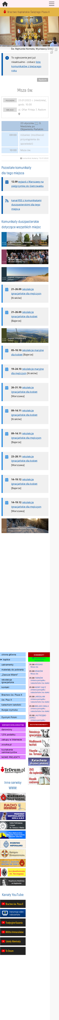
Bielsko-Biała (42, 706)
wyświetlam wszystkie (40, 659)
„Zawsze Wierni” (10, 674)
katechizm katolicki (11, 704)
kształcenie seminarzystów (9, 750)
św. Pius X (7, 699)
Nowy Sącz (40, 687)
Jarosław (40, 696)
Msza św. (34, 667)
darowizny (7, 729)
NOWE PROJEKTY (11, 757)
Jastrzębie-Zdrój (38, 716)
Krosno (39, 664)
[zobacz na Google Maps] (19, 113)
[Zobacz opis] (25, 248)
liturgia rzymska (10, 710)
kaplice (6, 659)
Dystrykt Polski (9, 717)
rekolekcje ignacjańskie (8, 681)
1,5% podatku (8, 734)
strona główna (9, 654)
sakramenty (7, 664)
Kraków (39, 671)
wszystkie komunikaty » (39, 724)
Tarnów (39, 678)
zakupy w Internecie (12, 739)
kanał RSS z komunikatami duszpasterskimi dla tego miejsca (26, 205)
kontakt (5, 687)
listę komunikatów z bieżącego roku (26, 66)
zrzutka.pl (6, 744)
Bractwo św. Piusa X (12, 694)
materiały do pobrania (13, 669)
